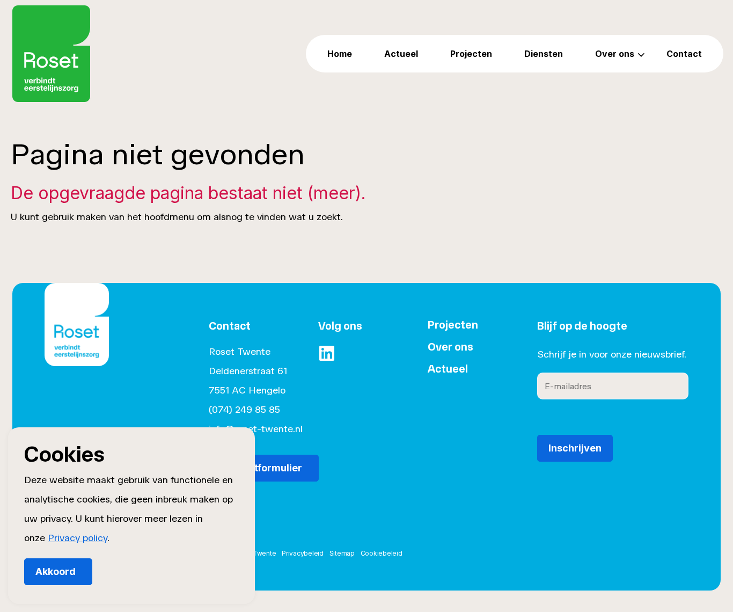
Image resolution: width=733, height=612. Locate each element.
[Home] (77, 340)
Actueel (401, 53)
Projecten (471, 53)
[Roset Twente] (51, 53)
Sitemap (342, 553)
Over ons (614, 53)
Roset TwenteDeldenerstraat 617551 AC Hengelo (248, 371)
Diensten (543, 53)
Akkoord (55, 571)
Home (339, 53)
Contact (684, 53)
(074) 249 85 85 (244, 410)
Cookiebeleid (381, 553)
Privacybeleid (303, 553)
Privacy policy (77, 538)
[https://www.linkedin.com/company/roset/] (326, 353)
